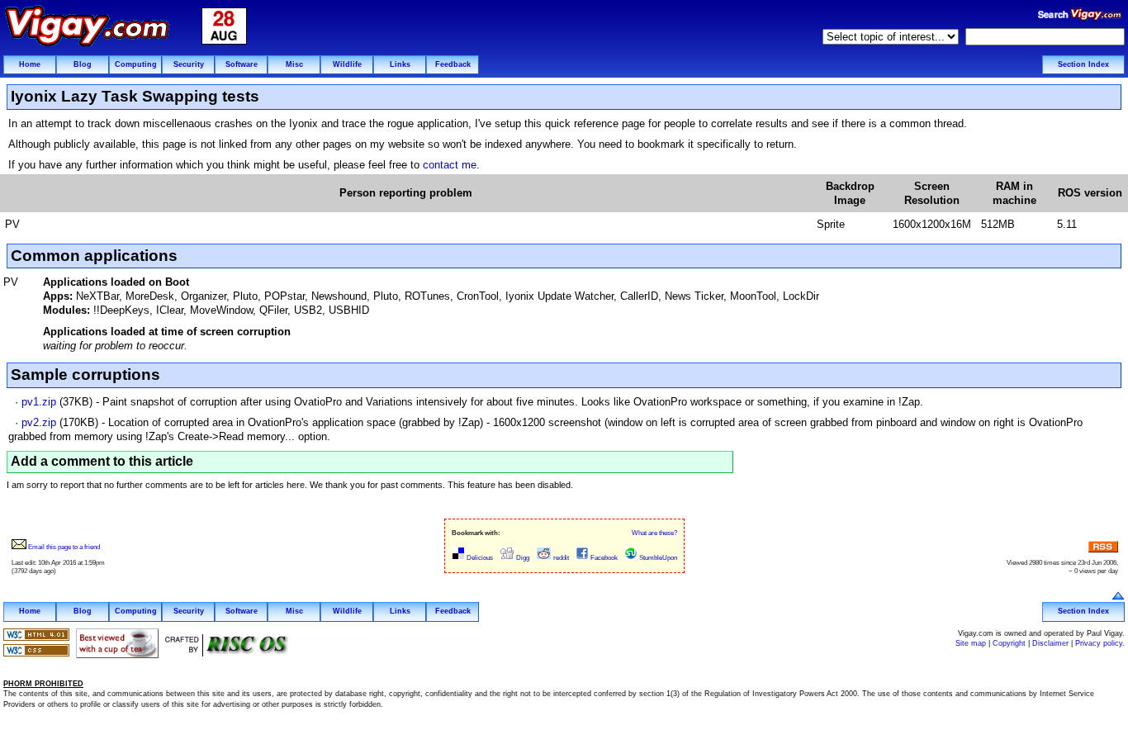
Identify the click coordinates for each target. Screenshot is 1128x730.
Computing (136, 64)
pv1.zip (38, 402)
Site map (970, 643)
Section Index (1083, 64)
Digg (521, 558)
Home (29, 64)
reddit (560, 558)
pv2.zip (38, 422)
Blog (82, 64)
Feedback (453, 64)
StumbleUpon (657, 558)
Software (241, 64)
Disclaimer (1050, 643)
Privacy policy (1098, 643)
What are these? (654, 533)
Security (188, 64)
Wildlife (347, 64)
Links (400, 64)
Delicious (479, 558)
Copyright (1009, 643)
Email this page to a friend (63, 547)
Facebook (603, 558)
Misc (294, 64)
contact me (449, 165)
